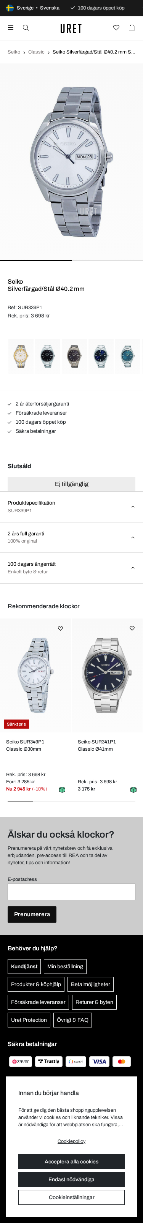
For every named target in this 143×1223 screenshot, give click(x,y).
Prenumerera (32, 914)
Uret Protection (29, 1020)
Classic (36, 52)
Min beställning (65, 966)
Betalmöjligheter (90, 984)
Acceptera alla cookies (71, 1162)
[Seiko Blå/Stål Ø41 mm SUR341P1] (107, 675)
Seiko (14, 52)
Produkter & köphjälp (36, 984)
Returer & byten (94, 1002)
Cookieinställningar (72, 1197)
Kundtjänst (24, 966)
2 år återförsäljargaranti (41, 404)
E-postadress (22, 879)
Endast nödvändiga (71, 1179)
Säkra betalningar (35, 431)
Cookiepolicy (71, 1141)
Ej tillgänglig (71, 484)
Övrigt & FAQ (72, 1020)
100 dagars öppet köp (40, 422)
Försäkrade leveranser (40, 413)
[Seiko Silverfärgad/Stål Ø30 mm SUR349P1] (35, 675)
